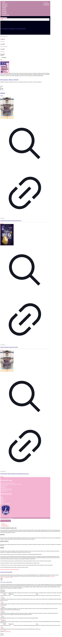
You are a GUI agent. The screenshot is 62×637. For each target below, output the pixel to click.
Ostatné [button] (1, 615)
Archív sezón (2, 500)
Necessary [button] (2, 589)
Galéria (1, 498)
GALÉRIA (4, 9)
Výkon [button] (1, 601)
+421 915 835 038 (46, 3)
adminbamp (2, 93)
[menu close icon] (2, 520)
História (1, 501)
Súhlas (3, 523)
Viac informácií (4, 524)
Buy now (1, 18)
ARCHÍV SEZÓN (5, 15)
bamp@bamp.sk (46, 4)
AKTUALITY (4, 4)
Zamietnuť (2, 569)
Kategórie (2, 497)
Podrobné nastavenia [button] (4, 577)
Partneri (1, 502)
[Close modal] (0, 636)
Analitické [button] (2, 606)
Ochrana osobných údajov (4, 503)
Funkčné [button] (1, 596)
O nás (1, 496)
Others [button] (1, 626)
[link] (8, 20)
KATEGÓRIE (4, 5)
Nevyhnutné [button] (2, 619)
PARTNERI (4, 13)
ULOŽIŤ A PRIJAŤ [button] (3, 630)
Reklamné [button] (2, 610)
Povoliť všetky (16, 569)
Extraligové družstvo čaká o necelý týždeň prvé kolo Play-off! (10, 220)
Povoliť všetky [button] (10, 577)
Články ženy (4, 57)
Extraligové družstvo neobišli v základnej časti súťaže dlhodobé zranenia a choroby (14, 473)
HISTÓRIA (4, 11)
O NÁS (3, 2)
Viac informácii (52, 576)
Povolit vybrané (11, 569)
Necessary (3, 590)
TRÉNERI (4, 7)
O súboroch (5, 525)
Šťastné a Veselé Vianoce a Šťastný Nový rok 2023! (9, 347)
